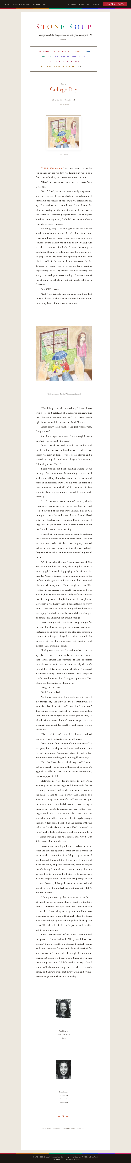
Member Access (115, 4)
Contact (57, 1159)
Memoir (47, 57)
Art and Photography (70, 57)
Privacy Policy (73, 1159)
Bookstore (85, 4)
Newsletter (39, 4)
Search (73, 4)
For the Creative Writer (58, 66)
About (7, 4)
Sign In (96, 4)
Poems (86, 52)
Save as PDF (63, 104)
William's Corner (21, 4)
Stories (77, 51)
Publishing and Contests (54, 52)
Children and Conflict (63, 61)
